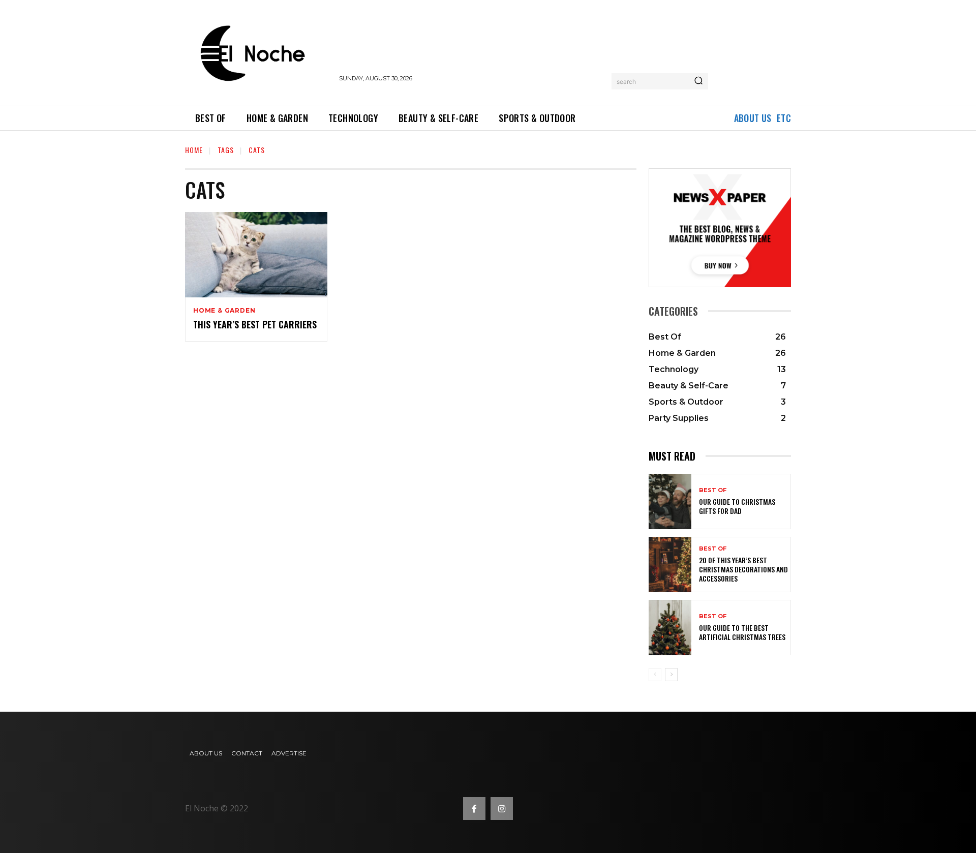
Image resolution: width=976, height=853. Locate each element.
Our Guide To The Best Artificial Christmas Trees (742, 632)
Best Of (712, 490)
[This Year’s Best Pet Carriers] (256, 254)
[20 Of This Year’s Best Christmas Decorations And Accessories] (670, 564)
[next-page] (671, 674)
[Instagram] (502, 808)
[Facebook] (474, 808)
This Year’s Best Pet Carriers (255, 324)
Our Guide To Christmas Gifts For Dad (737, 506)
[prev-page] (655, 674)
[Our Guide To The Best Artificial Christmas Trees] (670, 627)
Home (194, 149)
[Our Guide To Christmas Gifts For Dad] (670, 501)
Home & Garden (224, 311)
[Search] (698, 81)
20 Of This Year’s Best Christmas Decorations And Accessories (743, 569)
